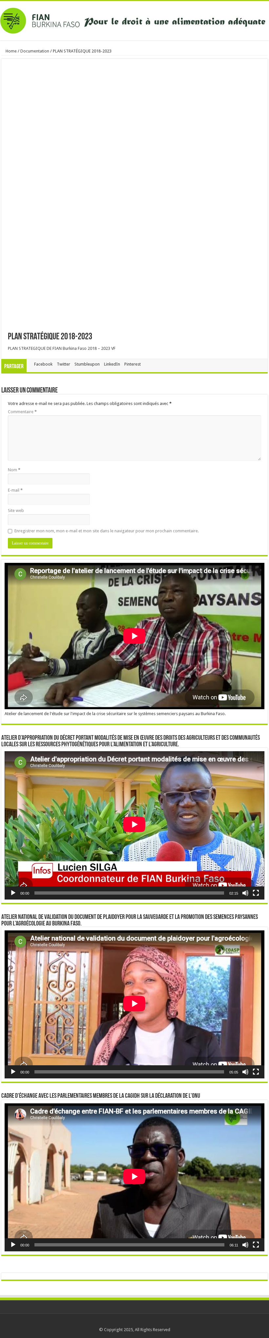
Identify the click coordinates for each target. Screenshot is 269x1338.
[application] (134, 825)
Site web (16, 510)
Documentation (34, 51)
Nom (14, 469)
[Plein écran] (256, 893)
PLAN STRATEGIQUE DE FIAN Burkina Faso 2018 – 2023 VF (61, 348)
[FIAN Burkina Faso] (134, 19)
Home (11, 51)
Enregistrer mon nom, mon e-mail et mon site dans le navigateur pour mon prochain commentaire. (106, 530)
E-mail (15, 490)
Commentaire (22, 411)
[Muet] (245, 893)
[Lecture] (13, 893)
